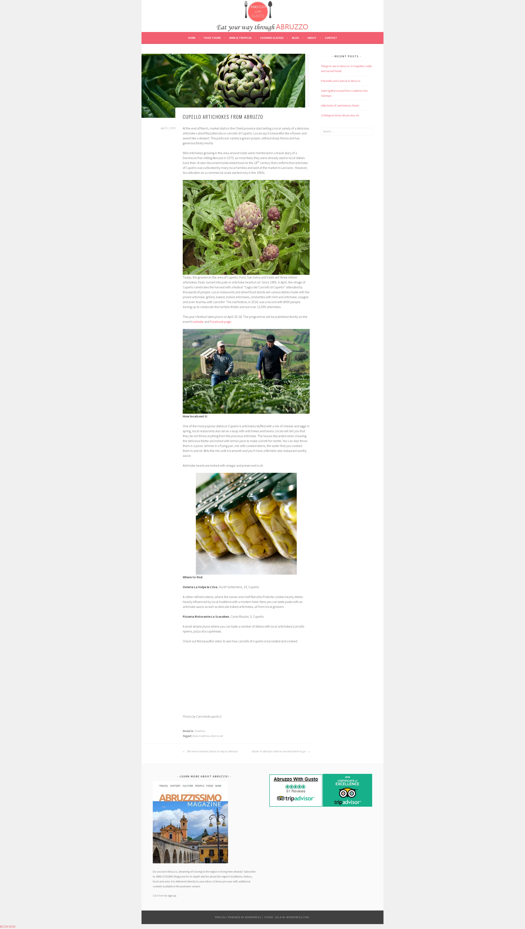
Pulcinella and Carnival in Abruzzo (340, 81)
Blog (295, 38)
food (194, 736)
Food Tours (212, 38)
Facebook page (220, 322)
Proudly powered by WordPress (238, 917)
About (311, 38)
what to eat (216, 736)
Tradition (199, 731)
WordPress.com (297, 917)
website (198, 322)
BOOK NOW (7, 926)
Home (191, 38)
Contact (331, 38)
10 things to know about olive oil (340, 115)
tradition (204, 736)
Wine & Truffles (240, 38)
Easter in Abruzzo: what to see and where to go (279, 751)
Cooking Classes (272, 38)
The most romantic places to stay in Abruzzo (212, 751)
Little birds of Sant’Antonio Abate (340, 105)
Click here (158, 895)
